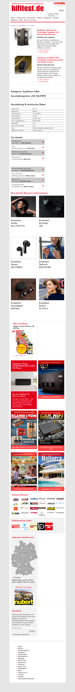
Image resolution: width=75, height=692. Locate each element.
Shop (21, 20)
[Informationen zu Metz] (34, 509)
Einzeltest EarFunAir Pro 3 (44, 306)
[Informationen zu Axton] (34, 499)
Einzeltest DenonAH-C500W (16, 264)
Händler (56, 18)
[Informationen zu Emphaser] (60, 499)
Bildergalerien (23, 656)
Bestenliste (31, 18)
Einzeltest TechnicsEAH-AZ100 (45, 264)
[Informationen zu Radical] (16, 513)
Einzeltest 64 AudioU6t (44, 223)
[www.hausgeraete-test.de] (24, 532)
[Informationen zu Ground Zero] (42, 504)
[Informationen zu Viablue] (42, 513)
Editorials (21, 664)
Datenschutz (22, 672)
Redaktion (21, 652)
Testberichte (21, 18)
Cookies (21, 674)
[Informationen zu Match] (25, 509)
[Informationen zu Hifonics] (60, 504)
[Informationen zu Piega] (60, 509)
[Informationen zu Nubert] (51, 509)
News (13, 18)
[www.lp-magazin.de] (41, 532)
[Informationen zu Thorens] (34, 513)
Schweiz (17, 577)
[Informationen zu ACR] (16, 499)
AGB (19, 670)
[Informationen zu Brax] (42, 499)
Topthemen (22, 662)
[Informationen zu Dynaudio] (51, 499)
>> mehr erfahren (19, 356)
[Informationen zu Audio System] (25, 499)
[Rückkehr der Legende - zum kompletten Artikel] (24, 41)
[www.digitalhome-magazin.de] (15, 532)
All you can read (30, 20)
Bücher (20, 648)
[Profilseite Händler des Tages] (24, 604)
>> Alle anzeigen (42, 52)
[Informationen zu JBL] (16, 509)
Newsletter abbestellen (21, 634)
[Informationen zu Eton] (25, 504)
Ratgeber (14, 20)
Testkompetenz (23, 650)
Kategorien (48, 18)
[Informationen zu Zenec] (60, 513)
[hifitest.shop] (49, 532)
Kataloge (21, 658)
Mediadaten (22, 668)
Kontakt (21, 676)
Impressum (22, 666)
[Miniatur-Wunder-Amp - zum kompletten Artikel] (24, 70)
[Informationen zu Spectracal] (25, 513)
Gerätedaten (22, 654)
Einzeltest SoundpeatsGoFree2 (17, 306)
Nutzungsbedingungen (26, 678)
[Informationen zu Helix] (51, 504)
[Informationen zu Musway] (42, 509)
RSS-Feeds (22, 660)
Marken (39, 18)
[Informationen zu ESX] (16, 504)
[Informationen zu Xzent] (51, 513)
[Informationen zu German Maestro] (34, 504)
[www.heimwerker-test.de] (33, 532)
